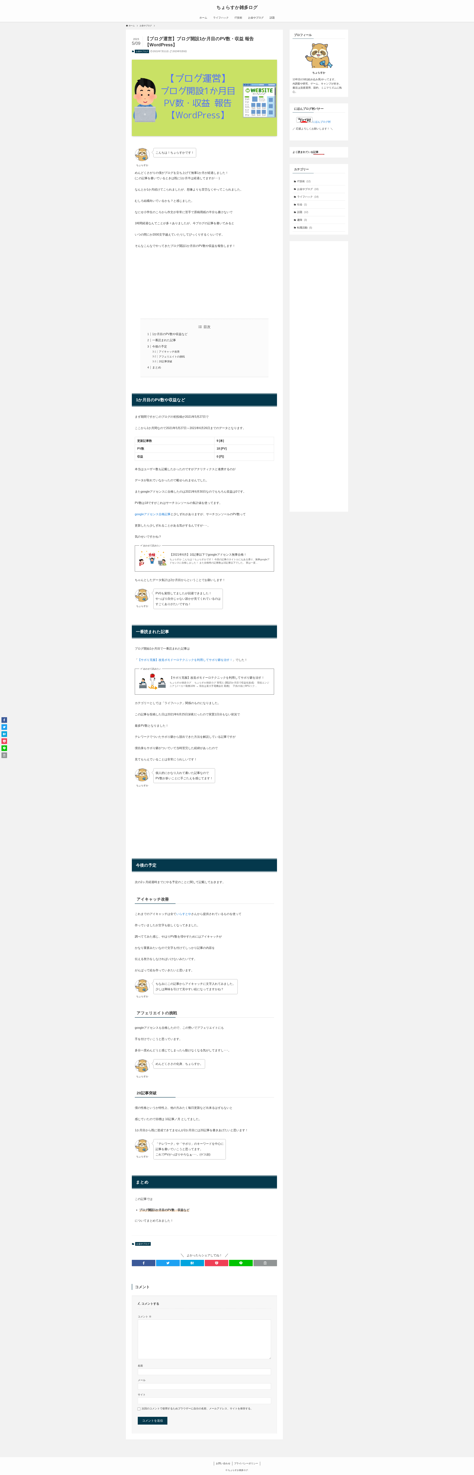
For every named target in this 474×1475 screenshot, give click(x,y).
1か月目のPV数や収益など (170, 334)
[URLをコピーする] (265, 1263)
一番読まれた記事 (164, 340)
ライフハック (307, 196)
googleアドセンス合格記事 (153, 514)
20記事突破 (165, 361)
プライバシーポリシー (246, 1463)
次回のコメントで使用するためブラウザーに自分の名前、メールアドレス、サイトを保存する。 (197, 1408)
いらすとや (183, 914)
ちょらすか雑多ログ (237, 7)
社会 (302, 204)
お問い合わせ (223, 1463)
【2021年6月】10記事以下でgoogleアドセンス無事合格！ (208, 554)
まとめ (156, 367)
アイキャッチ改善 (169, 351)
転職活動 (304, 227)
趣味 (302, 219)
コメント (144, 1316)
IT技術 (304, 181)
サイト (142, 1394)
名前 (140, 1365)
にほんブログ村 (322, 121)
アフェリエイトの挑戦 (172, 356)
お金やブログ (142, 51)
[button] (143, 1263)
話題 (302, 212)
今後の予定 (159, 346)
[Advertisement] (204, 281)
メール (142, 1380)
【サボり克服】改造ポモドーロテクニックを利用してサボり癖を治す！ (185, 659)
